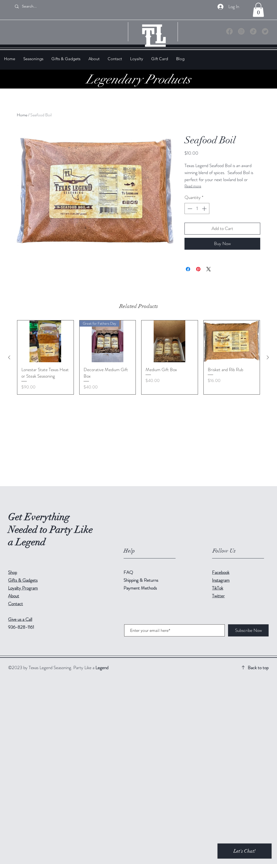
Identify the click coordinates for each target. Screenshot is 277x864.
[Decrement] (189, 208)
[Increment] (205, 208)
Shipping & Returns (141, 580)
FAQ (128, 572)
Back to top (258, 667)
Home (22, 115)
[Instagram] (241, 31)
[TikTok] (253, 31)
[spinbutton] (197, 208)
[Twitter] (265, 31)
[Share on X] (208, 269)
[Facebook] (229, 31)
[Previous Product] (9, 357)
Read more (192, 186)
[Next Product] (268, 357)
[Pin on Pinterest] (198, 269)
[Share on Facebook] (188, 269)
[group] (138, 357)
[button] (258, 10)
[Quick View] (45, 341)
